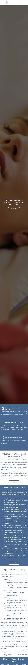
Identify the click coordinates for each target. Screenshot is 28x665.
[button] (20, 2)
